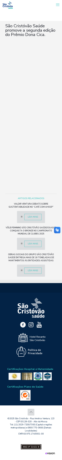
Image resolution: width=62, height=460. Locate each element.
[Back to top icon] (31, 412)
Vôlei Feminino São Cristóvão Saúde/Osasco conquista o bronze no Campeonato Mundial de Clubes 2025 (31, 230)
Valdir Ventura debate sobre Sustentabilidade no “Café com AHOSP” (31, 205)
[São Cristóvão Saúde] (7, 5)
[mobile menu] (57, 5)
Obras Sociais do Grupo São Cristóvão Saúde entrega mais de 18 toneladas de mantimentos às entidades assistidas (31, 257)
